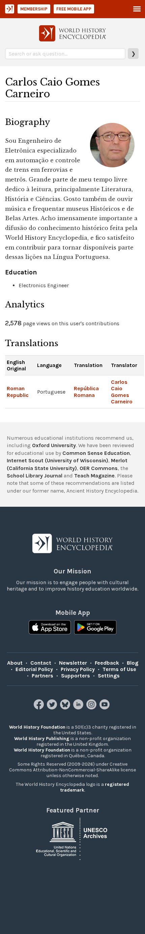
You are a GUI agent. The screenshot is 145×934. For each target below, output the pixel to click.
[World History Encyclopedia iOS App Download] (50, 628)
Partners (42, 675)
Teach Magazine (94, 475)
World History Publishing (41, 738)
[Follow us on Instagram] (92, 707)
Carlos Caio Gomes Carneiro (122, 392)
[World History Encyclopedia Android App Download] (95, 628)
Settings (109, 675)
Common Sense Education (96, 453)
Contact (40, 663)
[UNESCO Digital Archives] (72, 838)
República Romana (86, 391)
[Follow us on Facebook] (40, 707)
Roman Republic (18, 391)
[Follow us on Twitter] (53, 707)
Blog (132, 663)
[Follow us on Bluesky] (66, 707)
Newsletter (73, 663)
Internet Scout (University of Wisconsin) (57, 460)
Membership (34, 8)
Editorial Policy (34, 669)
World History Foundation (37, 727)
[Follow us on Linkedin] (79, 707)
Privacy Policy (78, 669)
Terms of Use (119, 669)
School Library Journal (34, 475)
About (15, 663)
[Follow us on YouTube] (105, 707)
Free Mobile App (73, 8)
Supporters (75, 675)
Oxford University (54, 445)
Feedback (107, 663)
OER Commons (99, 468)
